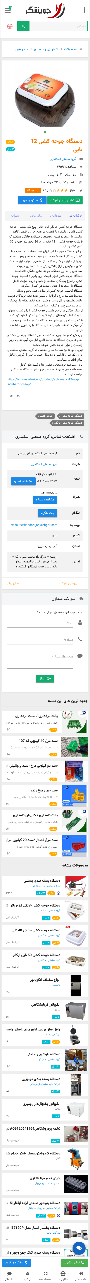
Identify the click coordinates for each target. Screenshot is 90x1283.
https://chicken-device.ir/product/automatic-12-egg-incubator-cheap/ (43, 382)
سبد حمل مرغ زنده (44, 790)
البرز (7, 1091)
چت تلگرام (47, 513)
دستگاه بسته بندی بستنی (42, 881)
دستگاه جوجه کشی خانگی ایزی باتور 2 (33, 905)
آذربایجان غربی (12, 917)
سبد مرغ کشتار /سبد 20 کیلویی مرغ (32, 840)
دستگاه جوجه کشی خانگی (68, 423)
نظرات (15, 215)
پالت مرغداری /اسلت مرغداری (36, 716)
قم (7, 1041)
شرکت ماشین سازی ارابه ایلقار (44, 1208)
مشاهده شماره (23, 481)
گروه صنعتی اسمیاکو (49, 1059)
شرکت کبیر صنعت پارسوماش (45, 1084)
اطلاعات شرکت (53, 215)
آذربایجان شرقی (12, 1140)
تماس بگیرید (74, 1262)
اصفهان (9, 893)
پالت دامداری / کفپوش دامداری (35, 815)
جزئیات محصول (73, 215)
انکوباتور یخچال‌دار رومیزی (41, 1104)
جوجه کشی (46, 416)
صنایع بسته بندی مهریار (47, 1183)
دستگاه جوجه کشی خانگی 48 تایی (36, 930)
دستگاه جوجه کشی (72, 416)
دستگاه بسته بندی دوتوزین (41, 1079)
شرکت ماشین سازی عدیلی (46, 886)
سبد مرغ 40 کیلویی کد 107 (38, 741)
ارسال (45, 678)
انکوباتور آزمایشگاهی (45, 1005)
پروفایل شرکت (68, 583)
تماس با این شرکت (63, 200)
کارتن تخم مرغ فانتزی (45, 1178)
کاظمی (56, 985)
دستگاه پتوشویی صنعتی (43, 1054)
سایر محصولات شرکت (33, 215)
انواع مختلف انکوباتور (45, 980)
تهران (8, 729)
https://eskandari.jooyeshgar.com (33, 525)
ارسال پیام (13, 583)
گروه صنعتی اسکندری (44, 464)
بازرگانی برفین (53, 1034)
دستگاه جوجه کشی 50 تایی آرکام (36, 955)
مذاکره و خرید (30, 200)
